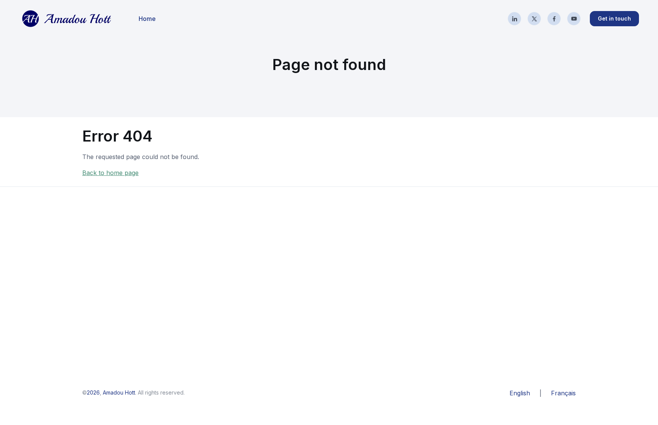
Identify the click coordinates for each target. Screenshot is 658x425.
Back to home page (110, 173)
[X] (534, 18)
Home (147, 18)
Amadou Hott (119, 392)
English (519, 393)
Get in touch (614, 18)
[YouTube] (574, 18)
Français (563, 393)
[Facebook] (554, 18)
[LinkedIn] (514, 18)
